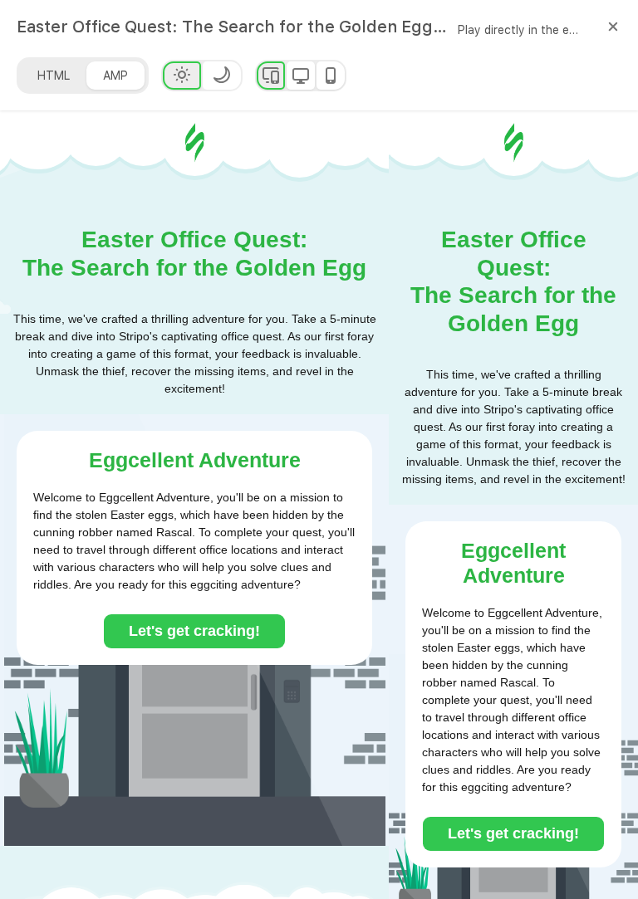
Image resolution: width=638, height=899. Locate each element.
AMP (115, 75)
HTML (53, 75)
